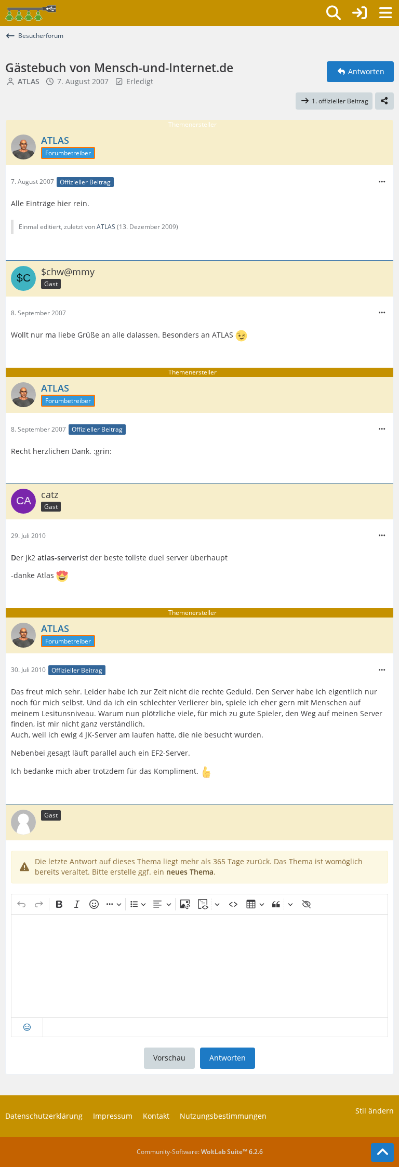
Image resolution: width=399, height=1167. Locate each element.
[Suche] (333, 13)
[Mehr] (382, 182)
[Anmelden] (359, 13)
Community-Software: (200, 1151)
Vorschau (169, 1058)
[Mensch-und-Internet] (30, 13)
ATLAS (106, 226)
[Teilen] (384, 101)
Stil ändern (374, 1111)
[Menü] (385, 13)
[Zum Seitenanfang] (382, 1152)
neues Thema (190, 872)
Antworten (227, 1058)
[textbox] (199, 966)
